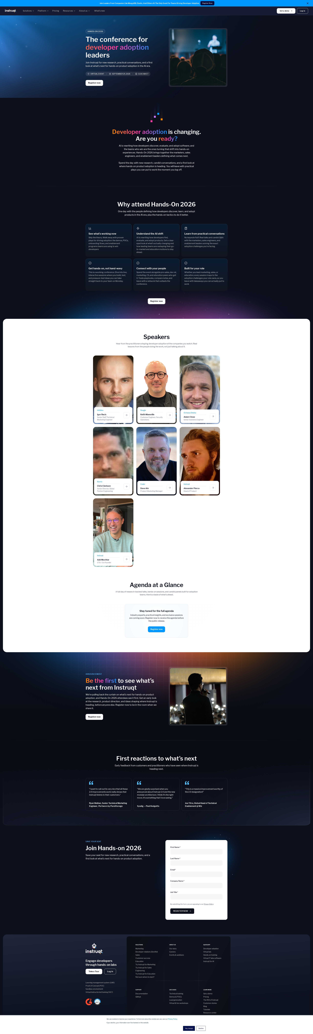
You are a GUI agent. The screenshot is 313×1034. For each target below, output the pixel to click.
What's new (99, 11)
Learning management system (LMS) (100, 983)
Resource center (209, 1013)
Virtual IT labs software (212, 958)
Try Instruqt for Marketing (145, 964)
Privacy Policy (172, 1019)
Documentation (141, 994)
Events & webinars (176, 955)
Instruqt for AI (208, 961)
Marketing (139, 949)
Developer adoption (211, 949)
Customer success (142, 958)
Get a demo (207, 994)
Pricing (206, 997)
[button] (28, 10)
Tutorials (206, 1009)
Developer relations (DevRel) (146, 952)
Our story (173, 949)
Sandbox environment (94, 989)
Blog (205, 1006)
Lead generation (175, 1000)
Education (139, 961)
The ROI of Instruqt (210, 1000)
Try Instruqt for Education (145, 974)
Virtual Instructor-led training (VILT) (99, 992)
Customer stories (210, 1003)
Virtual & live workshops (178, 1003)
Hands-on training (210, 955)
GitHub (138, 997)
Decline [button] (201, 1028)
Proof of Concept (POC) (95, 986)
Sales (137, 955)
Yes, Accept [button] (189, 1028)
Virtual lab (207, 952)
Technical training (176, 994)
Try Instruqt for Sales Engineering (143, 969)
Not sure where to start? (144, 977)
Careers (172, 952)
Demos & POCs (175, 997)
